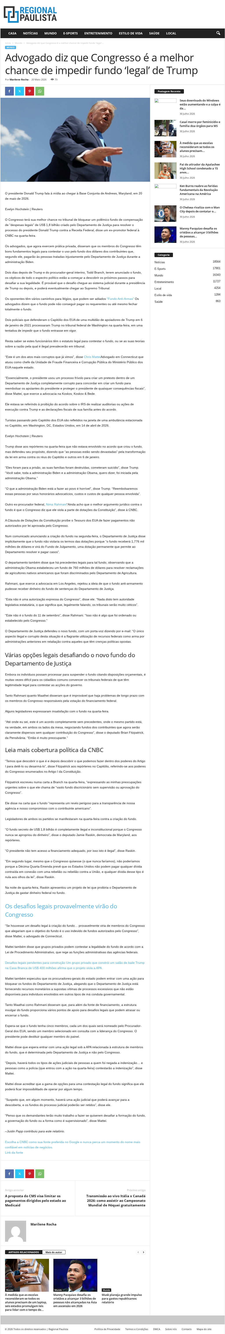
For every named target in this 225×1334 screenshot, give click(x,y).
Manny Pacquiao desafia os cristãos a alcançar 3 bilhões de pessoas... (199, 232)
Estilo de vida (131, 33)
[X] (19, 91)
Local (171, 33)
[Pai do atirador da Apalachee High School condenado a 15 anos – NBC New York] (165, 170)
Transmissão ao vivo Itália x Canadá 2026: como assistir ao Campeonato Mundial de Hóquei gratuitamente (115, 1200)
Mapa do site (204, 1329)
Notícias (30, 33)
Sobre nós (171, 1329)
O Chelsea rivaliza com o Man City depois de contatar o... (200, 209)
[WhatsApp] (39, 91)
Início (8, 42)
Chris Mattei (92, 357)
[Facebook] (9, 91)
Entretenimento (98, 33)
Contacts (187, 1329)
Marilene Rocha (19, 79)
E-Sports (70, 33)
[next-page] (143, 1252)
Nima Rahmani (56, 504)
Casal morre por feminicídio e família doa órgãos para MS (200, 124)
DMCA (156, 1329)
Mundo (50, 33)
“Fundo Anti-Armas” (120, 299)
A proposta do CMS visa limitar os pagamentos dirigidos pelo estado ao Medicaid (35, 1200)
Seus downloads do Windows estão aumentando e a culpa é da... (200, 104)
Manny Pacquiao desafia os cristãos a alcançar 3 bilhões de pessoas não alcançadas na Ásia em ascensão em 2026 (75, 1300)
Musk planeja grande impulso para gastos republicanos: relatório (122, 1298)
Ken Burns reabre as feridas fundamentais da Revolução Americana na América (199, 190)
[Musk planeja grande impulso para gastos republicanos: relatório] (124, 1275)
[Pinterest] (29, 91)
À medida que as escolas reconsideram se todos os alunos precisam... (197, 147)
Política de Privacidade (107, 1329)
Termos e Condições (136, 1329)
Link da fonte (14, 1152)
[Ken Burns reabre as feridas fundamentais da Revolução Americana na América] (165, 192)
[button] (218, 33)
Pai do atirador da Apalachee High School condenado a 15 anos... (200, 168)
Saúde (154, 33)
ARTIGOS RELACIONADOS (24, 1252)
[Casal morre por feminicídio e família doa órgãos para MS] (165, 128)
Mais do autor (53, 1252)
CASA (12, 33)
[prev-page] (138, 1252)
